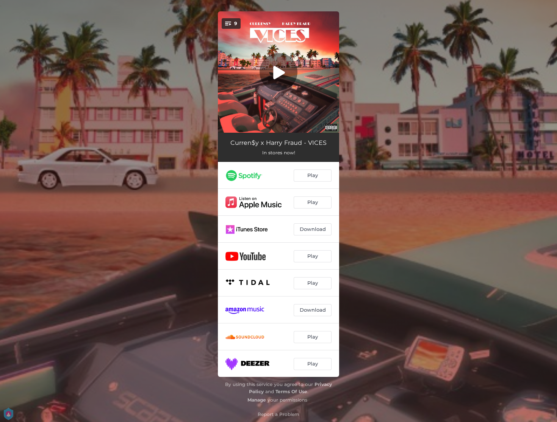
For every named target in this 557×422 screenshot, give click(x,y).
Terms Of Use (291, 391)
